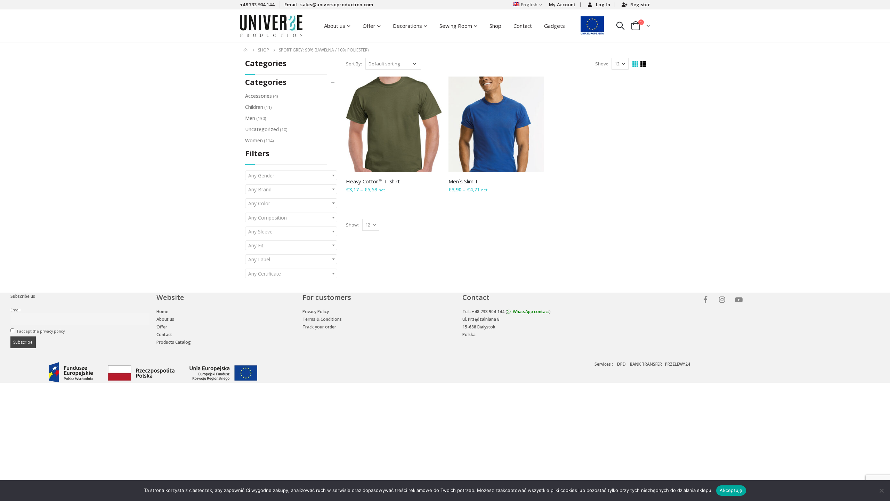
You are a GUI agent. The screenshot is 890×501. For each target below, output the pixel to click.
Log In (603, 4)
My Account (562, 4)
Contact (522, 25)
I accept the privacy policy (40, 331)
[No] (881, 490)
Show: (601, 64)
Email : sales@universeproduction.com (328, 4)
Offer (369, 25)
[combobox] (291, 175)
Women (254, 140)
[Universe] (706, 300)
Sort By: (354, 64)
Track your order (319, 327)
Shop (495, 25)
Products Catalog (173, 342)
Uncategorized (262, 129)
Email (15, 309)
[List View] (643, 64)
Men (250, 118)
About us (165, 319)
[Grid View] (635, 64)
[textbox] (291, 176)
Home (162, 312)
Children (254, 107)
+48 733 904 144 (257, 4)
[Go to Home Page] (245, 50)
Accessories (258, 96)
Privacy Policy (315, 312)
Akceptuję (731, 490)
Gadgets (554, 25)
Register (640, 4)
